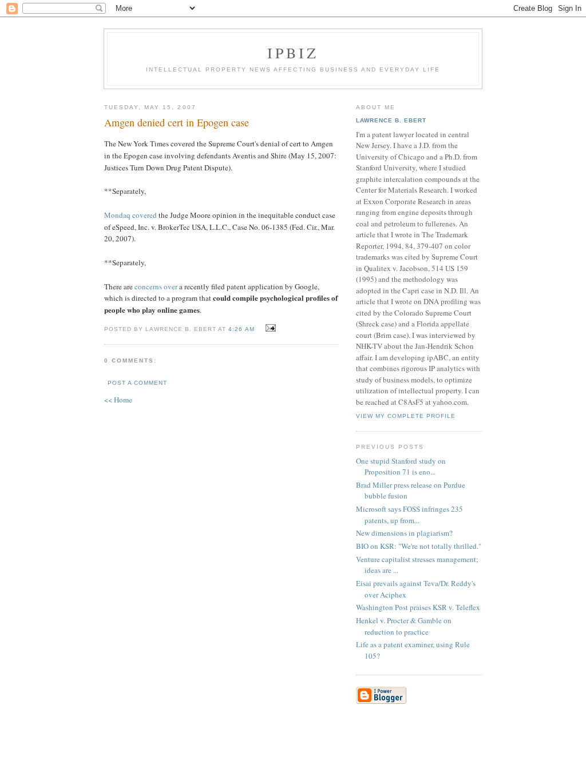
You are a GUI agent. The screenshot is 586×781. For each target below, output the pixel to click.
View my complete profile (406, 416)
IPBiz (293, 52)
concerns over (155, 286)
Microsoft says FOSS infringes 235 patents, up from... (409, 514)
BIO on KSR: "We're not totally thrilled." (418, 546)
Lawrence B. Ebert (391, 120)
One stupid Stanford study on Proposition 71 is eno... (401, 466)
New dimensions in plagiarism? (404, 533)
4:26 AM (241, 329)
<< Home (118, 400)
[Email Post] (269, 328)
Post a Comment (137, 383)
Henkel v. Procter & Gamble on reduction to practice (404, 626)
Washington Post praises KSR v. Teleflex (418, 607)
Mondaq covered (130, 215)
